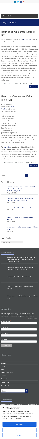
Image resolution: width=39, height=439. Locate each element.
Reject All (19, 435)
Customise (19, 430)
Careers (3, 376)
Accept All (19, 424)
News (33, 84)
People (3, 366)
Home (3, 360)
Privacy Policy (5, 382)
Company (4, 339)
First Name (5, 327)
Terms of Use (5, 385)
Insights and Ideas (7, 372)
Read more (33, 87)
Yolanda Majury (8, 84)
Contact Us (4, 379)
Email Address (6, 321)
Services (3, 363)
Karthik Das (27, 39)
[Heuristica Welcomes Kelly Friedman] (29, 130)
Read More (12, 80)
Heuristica (6, 147)
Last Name (5, 333)
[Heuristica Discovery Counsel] (19, 11)
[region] (19, 422)
